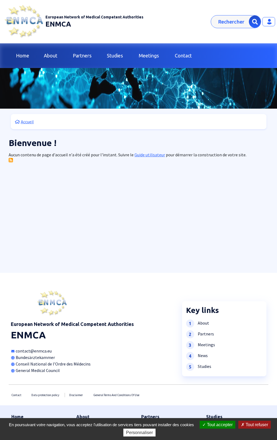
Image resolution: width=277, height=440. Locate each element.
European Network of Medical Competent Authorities (94, 17)
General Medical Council (38, 370)
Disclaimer (76, 395)
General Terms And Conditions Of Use (116, 395)
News (203, 355)
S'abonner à (11, 160)
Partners (82, 55)
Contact (183, 55)
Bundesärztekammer (35, 357)
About (50, 55)
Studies (115, 55)
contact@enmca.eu (34, 351)
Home (22, 55)
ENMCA (58, 24)
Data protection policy (45, 395)
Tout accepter (219, 424)
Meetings (149, 55)
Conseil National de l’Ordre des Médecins (53, 364)
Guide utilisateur (149, 154)
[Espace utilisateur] (268, 21)
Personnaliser (139, 432)
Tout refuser (256, 424)
